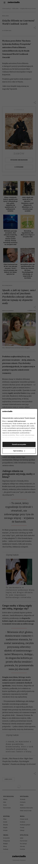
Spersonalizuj (18, 451)
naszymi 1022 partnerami (17, 421)
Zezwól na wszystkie (19, 444)
